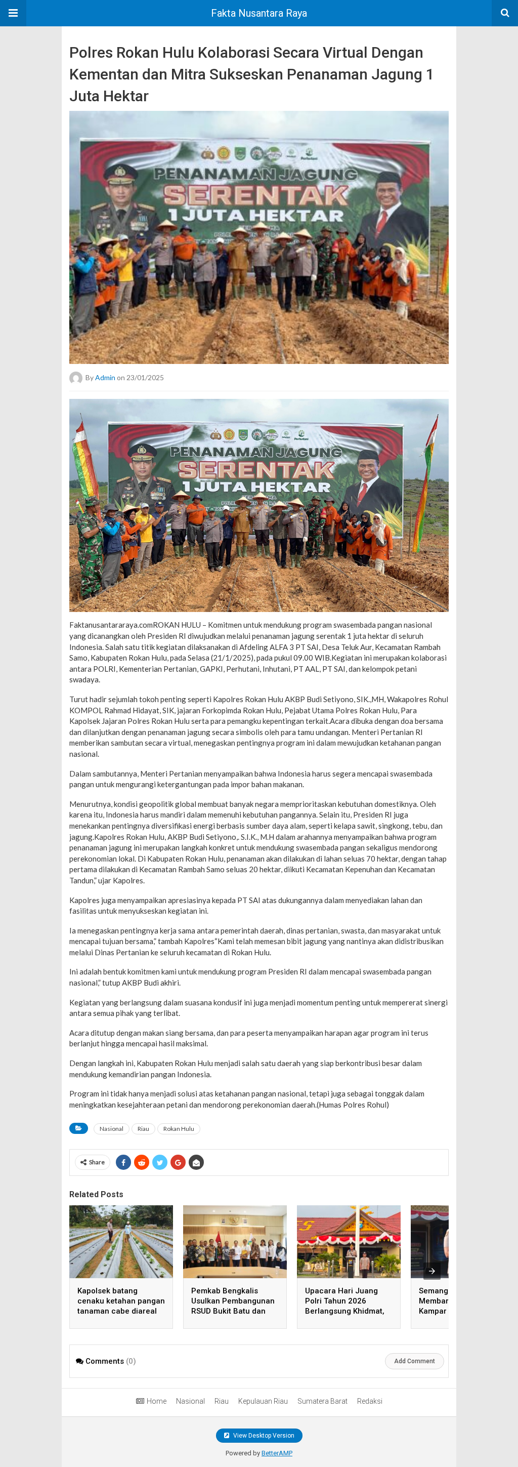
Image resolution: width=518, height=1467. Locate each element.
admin (105, 377)
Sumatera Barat (322, 1401)
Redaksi (369, 1401)
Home (156, 1401)
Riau (143, 1128)
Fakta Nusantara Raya (259, 13)
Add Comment (414, 1361)
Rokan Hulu (178, 1128)
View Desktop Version (263, 1435)
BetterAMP (277, 1453)
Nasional (111, 1128)
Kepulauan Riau (263, 1401)
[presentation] (432, 1271)
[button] (13, 13)
